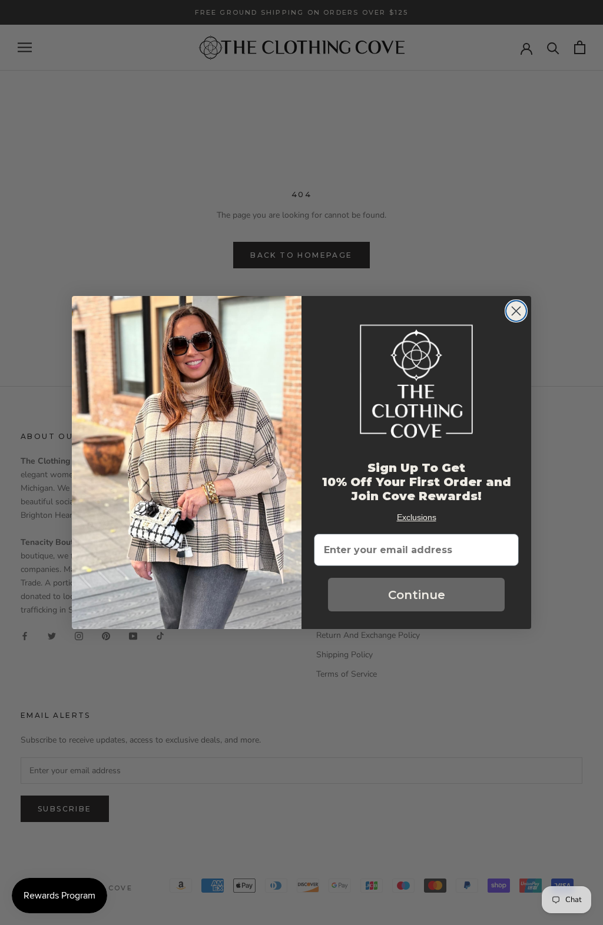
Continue (416, 595)
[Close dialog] (516, 311)
